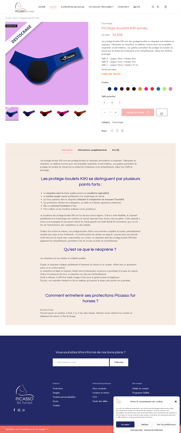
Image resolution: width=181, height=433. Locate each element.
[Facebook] (14, 410)
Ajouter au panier (136, 112)
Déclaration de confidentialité (153, 430)
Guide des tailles (100, 401)
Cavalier (56, 405)
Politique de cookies (136, 430)
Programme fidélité (140, 392)
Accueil (8, 18)
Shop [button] (53, 7)
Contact (123, 7)
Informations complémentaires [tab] (92, 149)
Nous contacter (99, 388)
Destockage (106, 23)
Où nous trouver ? (101, 7)
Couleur (105, 82)
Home (41, 7)
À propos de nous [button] (72, 7)
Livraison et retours (100, 392)
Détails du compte (140, 388)
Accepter (125, 424)
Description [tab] (67, 149)
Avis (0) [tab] (115, 149)
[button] (175, 401)
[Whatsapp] (23, 411)
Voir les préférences (166, 424)
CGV (94, 397)
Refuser (145, 424)
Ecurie (55, 401)
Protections (58, 388)
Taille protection (108, 96)
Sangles (56, 392)
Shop (15, 18)
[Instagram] (19, 411)
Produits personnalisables (64, 397)
